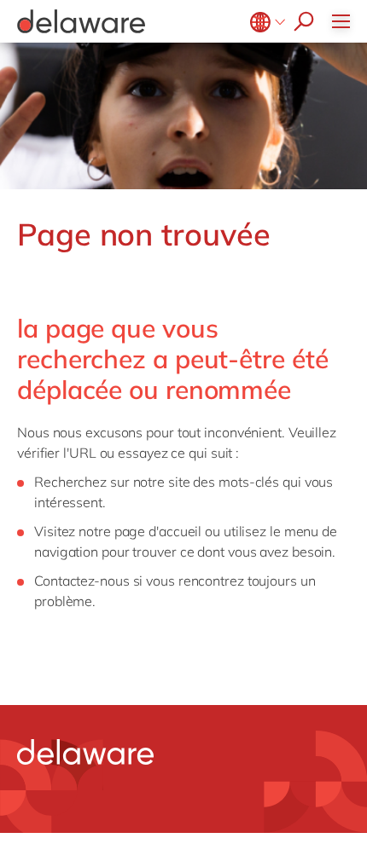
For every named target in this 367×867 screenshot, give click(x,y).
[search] (299, 21)
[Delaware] (81, 21)
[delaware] (85, 752)
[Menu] (345, 21)
